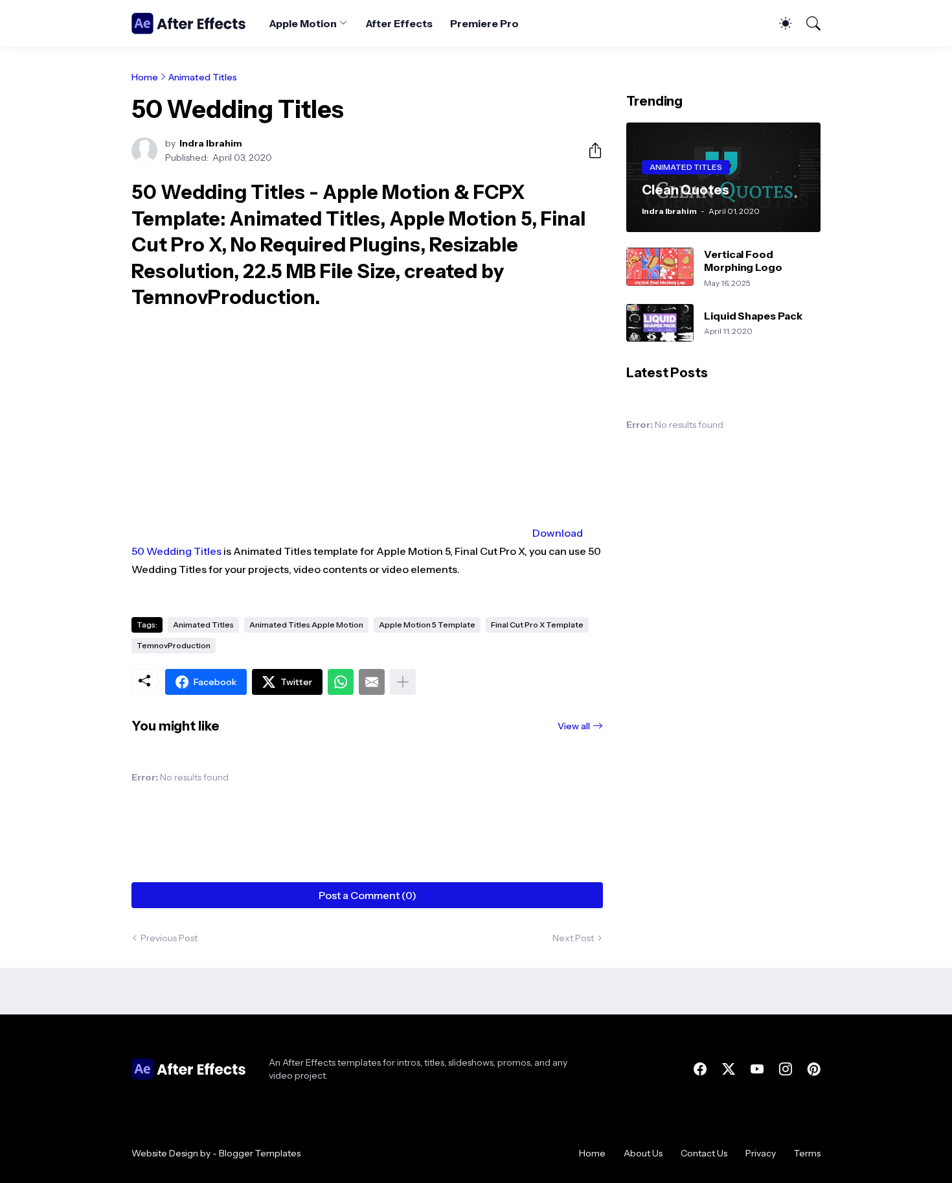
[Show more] (403, 682)
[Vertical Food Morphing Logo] (660, 267)
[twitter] (728, 1068)
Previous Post (169, 938)
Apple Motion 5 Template (427, 624)
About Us (643, 1153)
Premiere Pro (484, 23)
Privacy (760, 1153)
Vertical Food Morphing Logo (743, 261)
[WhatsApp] (341, 682)
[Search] (808, 23)
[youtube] (757, 1068)
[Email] (372, 682)
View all (574, 726)
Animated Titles (202, 77)
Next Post (573, 938)
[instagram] (785, 1068)
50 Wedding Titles (176, 551)
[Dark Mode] (779, 23)
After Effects (399, 23)
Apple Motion (303, 23)
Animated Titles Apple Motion (306, 624)
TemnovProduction (173, 645)
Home (144, 77)
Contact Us (704, 1153)
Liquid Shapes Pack (753, 315)
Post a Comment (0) (367, 895)
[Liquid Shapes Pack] (660, 323)
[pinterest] (814, 1068)
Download (557, 532)
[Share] (590, 150)
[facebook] (700, 1068)
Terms (807, 1153)
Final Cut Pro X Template (537, 624)
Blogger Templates (259, 1153)
